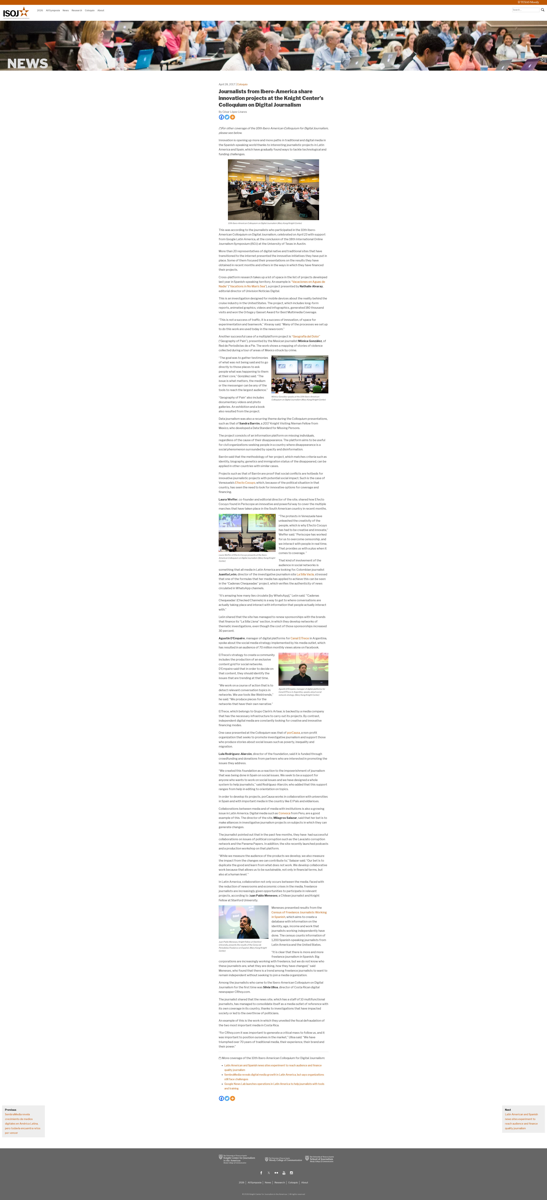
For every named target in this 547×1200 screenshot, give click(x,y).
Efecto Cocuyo (245, 482)
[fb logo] (261, 1175)
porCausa (293, 732)
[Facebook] (221, 117)
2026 (40, 10)
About (100, 10)
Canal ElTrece (300, 638)
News (66, 10)
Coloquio (90, 10)
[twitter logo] (269, 1175)
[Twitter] (226, 117)
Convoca (284, 813)
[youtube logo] (284, 1175)
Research (77, 10)
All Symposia (53, 10)
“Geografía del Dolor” (306, 336)
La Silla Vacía (305, 574)
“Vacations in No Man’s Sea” (247, 286)
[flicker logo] (276, 1175)
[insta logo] (291, 1175)
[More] (232, 117)
